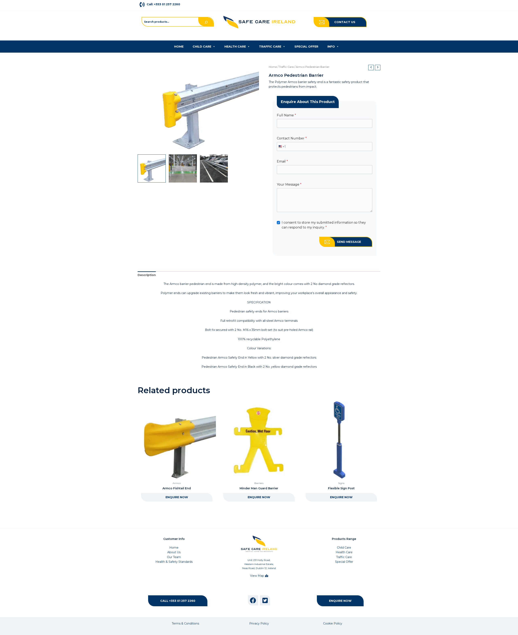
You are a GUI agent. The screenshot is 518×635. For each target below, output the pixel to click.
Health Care (344, 552)
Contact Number (292, 138)
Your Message (289, 184)
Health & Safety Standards (174, 562)
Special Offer (344, 562)
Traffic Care (286, 66)
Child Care (344, 547)
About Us (173, 552)
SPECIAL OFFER (306, 46)
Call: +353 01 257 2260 (163, 4)
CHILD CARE (202, 46)
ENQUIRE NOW (177, 497)
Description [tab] (147, 275)
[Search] (205, 21)
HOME (179, 46)
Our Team (174, 557)
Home (273, 66)
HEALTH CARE (235, 46)
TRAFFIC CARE (270, 46)
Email (282, 161)
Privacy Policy (259, 623)
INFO (331, 46)
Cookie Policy (332, 623)
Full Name (286, 115)
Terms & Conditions (185, 623)
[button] (344, 22)
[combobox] (281, 146)
